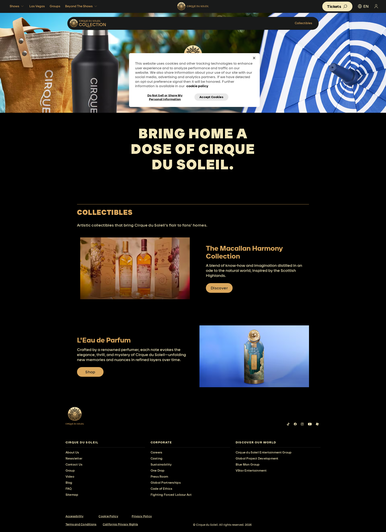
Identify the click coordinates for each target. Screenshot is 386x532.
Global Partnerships (166, 482)
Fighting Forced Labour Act (171, 495)
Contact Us (74, 464)
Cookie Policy (108, 516)
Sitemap (72, 495)
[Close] (254, 58)
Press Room (159, 476)
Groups (55, 6)
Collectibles (303, 23)
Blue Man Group (248, 464)
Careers (156, 452)
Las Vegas (37, 6)
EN (366, 6)
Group (70, 470)
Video (70, 476)
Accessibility (74, 516)
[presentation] (105, 442)
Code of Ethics (161, 489)
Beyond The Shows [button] (79, 6)
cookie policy (197, 86)
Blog (69, 482)
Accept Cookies (211, 97)
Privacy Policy (142, 516)
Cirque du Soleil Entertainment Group (264, 452)
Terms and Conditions (81, 524)
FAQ (69, 489)
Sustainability (161, 464)
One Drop (158, 470)
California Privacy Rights (120, 524)
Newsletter (74, 458)
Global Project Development (257, 458)
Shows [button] (14, 6)
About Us (72, 452)
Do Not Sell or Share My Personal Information (165, 97)
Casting (157, 458)
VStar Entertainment (251, 470)
